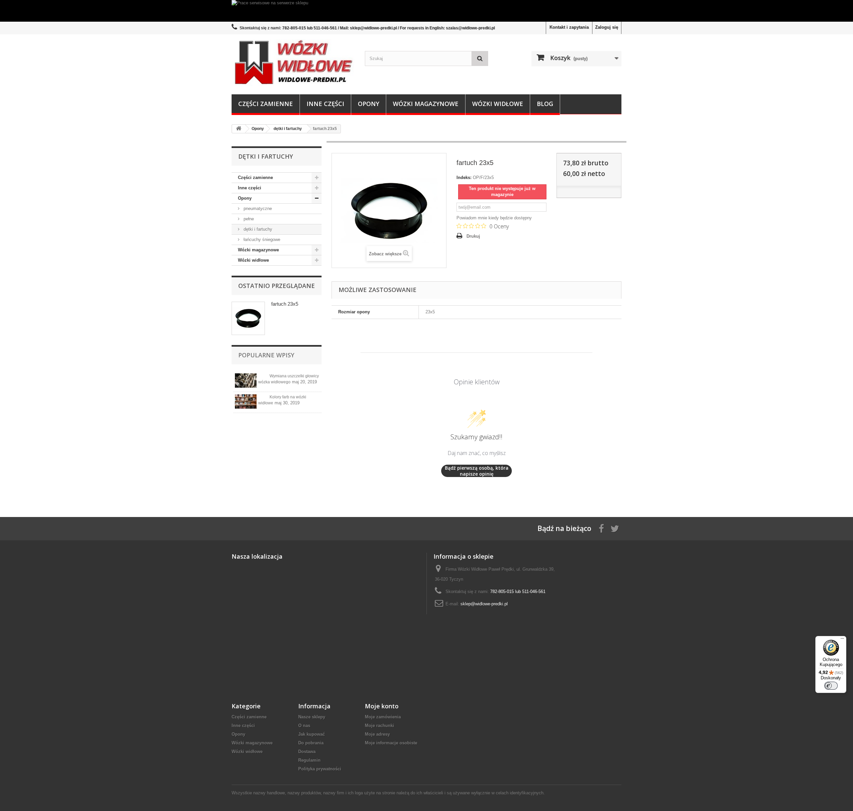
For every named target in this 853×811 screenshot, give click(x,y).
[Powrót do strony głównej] (238, 129)
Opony (368, 104)
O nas (304, 725)
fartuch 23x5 (284, 304)
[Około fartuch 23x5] (248, 318)
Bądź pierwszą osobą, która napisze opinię (476, 471)
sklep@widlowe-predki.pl (484, 603)
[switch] (831, 686)
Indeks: (463, 177)
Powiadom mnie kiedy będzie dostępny (494, 217)
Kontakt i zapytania (569, 27)
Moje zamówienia (383, 716)
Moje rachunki (379, 725)
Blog (545, 104)
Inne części (325, 104)
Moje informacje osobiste (391, 742)
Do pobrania (311, 742)
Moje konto (382, 706)
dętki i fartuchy (257, 229)
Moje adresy (377, 734)
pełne (248, 218)
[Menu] (842, 640)
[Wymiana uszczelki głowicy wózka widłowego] (246, 380)
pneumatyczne (257, 208)
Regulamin (309, 760)
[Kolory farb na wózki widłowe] (246, 401)
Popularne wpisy (266, 355)
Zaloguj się (606, 27)
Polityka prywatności (319, 768)
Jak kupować (311, 734)
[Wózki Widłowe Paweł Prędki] (293, 62)
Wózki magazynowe (425, 104)
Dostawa (307, 751)
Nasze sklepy (311, 716)
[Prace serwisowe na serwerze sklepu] (426, 11)
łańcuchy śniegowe (261, 239)
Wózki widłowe (497, 104)
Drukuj (473, 236)
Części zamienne (265, 104)
